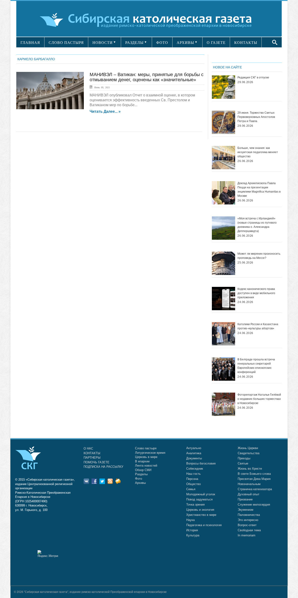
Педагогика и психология (204, 525)
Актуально (193, 448)
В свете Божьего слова (254, 473)
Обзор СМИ (143, 470)
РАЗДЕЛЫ (134, 43)
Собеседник (194, 468)
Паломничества (249, 515)
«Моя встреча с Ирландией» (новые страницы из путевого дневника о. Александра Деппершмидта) (257, 225)
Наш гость (193, 473)
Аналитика (193, 453)
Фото (138, 478)
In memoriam (246, 535)
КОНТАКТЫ (245, 43)
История (192, 530)
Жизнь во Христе (250, 468)
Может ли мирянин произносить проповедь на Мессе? (258, 256)
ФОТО (162, 43)
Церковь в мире (146, 457)
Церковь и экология (200, 509)
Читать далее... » (105, 111)
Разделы (141, 474)
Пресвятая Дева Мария (254, 479)
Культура (192, 535)
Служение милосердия (254, 504)
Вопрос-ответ (247, 525)
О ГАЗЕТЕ (216, 43)
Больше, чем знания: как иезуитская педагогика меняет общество (257, 152)
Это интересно (248, 520)
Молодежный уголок (200, 494)
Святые (243, 463)
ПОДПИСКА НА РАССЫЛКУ (103, 466)
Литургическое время (150, 452)
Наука (190, 520)
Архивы (140, 483)
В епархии (142, 461)
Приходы (244, 458)
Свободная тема (249, 530)
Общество (193, 484)
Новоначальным (249, 484)
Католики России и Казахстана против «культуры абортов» (257, 326)
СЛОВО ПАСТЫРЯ (66, 43)
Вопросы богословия (201, 463)
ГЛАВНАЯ (30, 43)
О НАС (88, 448)
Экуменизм (245, 509)
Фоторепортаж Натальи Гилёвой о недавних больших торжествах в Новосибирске (259, 399)
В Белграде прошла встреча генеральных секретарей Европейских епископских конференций (256, 366)
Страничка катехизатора (255, 489)
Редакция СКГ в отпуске (253, 77)
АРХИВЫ (185, 43)
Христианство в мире (201, 515)
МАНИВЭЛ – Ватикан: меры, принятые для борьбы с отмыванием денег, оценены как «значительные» (146, 77)
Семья (190, 489)
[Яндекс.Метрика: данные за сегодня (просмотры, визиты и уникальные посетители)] (47, 553)
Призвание (245, 499)
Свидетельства (248, 453)
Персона (192, 479)
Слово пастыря (145, 448)
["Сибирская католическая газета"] (148, 20)
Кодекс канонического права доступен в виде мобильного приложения (256, 293)
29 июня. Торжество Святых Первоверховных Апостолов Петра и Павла (256, 117)
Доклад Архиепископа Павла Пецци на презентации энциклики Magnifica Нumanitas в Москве (259, 189)
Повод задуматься (199, 499)
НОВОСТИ (102, 43)
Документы (194, 458)
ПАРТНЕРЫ (92, 457)
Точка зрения (195, 504)
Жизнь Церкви (248, 448)
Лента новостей (146, 465)
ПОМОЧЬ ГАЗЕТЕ (96, 462)
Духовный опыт (248, 494)
